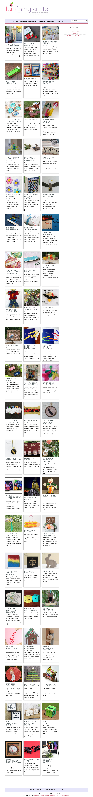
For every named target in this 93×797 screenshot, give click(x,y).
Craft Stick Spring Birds (49, 384)
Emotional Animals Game (30, 609)
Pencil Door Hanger (30, 531)
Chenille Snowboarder (13, 228)
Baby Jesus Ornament (11, 685)
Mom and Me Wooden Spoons (48, 121)
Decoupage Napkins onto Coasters (12, 610)
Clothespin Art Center (50, 42)
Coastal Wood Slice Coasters (13, 120)
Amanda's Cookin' (55, 795)
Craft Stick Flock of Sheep (13, 421)
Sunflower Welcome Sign (12, 45)
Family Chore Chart (30, 459)
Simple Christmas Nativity (48, 648)
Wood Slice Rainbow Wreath (48, 760)
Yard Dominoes (31, 120)
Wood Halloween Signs (11, 723)
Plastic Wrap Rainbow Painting (12, 572)
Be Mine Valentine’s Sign (11, 648)
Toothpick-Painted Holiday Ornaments (13, 271)
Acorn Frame (12, 345)
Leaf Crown (74, 33)
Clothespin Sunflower (11, 534)
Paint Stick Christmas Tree (31, 685)
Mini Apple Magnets (29, 44)
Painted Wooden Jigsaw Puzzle (13, 497)
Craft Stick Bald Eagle (48, 195)
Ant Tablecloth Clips (31, 760)
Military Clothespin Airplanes (29, 158)
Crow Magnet (49, 308)
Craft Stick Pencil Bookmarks (30, 347)
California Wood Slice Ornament (48, 422)
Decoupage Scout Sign (29, 572)
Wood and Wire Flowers (13, 195)
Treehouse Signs (11, 379)
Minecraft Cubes (48, 722)
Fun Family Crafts (27, 9)
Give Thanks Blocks (48, 266)
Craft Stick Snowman (48, 233)
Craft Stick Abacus (48, 82)
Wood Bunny (49, 571)
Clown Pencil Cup (49, 496)
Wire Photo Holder (48, 158)
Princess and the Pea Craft (49, 685)
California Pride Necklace (13, 459)
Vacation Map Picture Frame (31, 384)
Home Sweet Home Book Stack (30, 723)
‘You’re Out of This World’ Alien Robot (13, 158)
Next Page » (24, 783)
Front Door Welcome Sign (49, 534)
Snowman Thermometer (31, 228)
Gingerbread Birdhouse (30, 647)
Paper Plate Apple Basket (74, 35)
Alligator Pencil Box (11, 82)
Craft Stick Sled (30, 271)
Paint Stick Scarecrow (11, 311)
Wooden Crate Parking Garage (31, 196)
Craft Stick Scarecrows (30, 308)
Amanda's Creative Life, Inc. (41, 795)
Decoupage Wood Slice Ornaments (48, 459)
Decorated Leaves (75, 37)
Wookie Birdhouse (48, 609)
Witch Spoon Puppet (30, 498)
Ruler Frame (30, 79)
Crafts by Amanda (65, 795)
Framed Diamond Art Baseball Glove (13, 760)
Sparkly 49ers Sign (31, 421)
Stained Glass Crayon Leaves (75, 40)
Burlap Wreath (75, 31)
